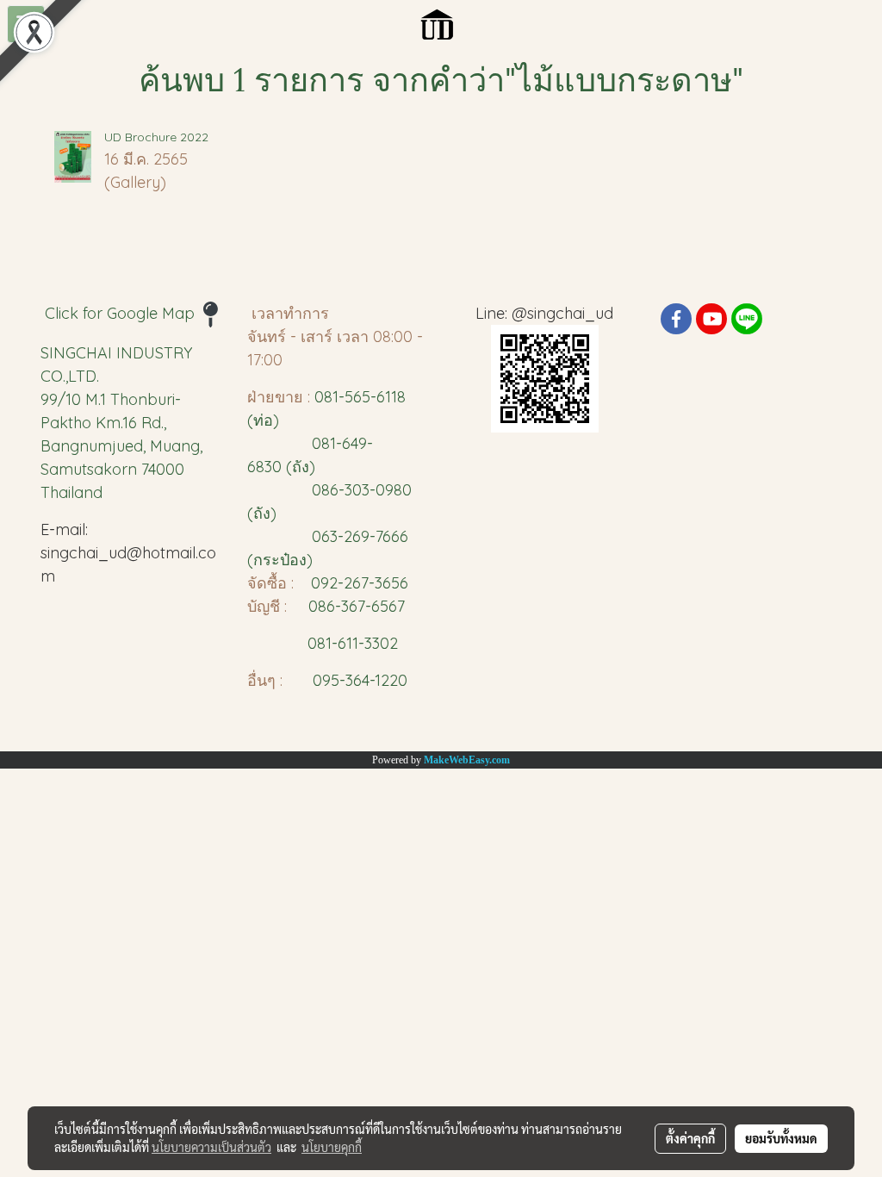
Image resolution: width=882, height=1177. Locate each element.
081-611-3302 (348, 643)
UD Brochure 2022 (156, 137)
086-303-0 (348, 490)
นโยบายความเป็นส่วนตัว (211, 1147)
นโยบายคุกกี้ (331, 1147)
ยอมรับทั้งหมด (781, 1138)
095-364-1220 (360, 680)
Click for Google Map (122, 313)
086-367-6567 (356, 606)
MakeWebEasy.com (467, 760)
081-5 (333, 397)
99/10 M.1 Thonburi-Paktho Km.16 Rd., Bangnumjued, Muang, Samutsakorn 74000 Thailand (121, 445)
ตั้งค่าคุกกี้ (690, 1138)
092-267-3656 (359, 583)
